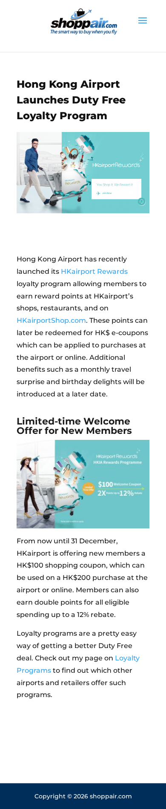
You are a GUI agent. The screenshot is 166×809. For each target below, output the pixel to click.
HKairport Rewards (94, 271)
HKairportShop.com (51, 320)
